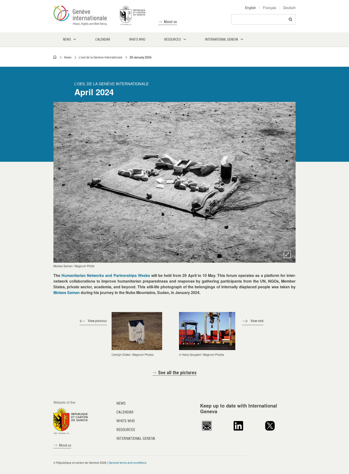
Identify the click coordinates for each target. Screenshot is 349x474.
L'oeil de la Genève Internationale (100, 57)
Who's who (125, 421)
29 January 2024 (140, 57)
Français (269, 7)
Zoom (287, 254)
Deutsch (289, 7)
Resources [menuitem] (172, 39)
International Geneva (135, 438)
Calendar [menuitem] (102, 39)
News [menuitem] (67, 39)
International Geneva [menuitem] (221, 39)
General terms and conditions (127, 462)
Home (55, 57)
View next (257, 321)
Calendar (124, 412)
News (67, 57)
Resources (125, 429)
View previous (97, 321)
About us (170, 21)
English (250, 7)
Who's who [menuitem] (137, 39)
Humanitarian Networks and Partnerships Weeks (105, 275)
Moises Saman (66, 292)
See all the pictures (177, 372)
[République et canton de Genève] (70, 420)
